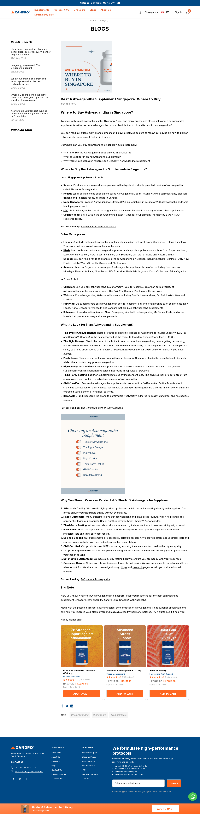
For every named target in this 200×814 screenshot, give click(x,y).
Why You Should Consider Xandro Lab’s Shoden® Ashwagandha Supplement (106, 160)
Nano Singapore (72, 202)
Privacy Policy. (164, 791)
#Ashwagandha (80, 714)
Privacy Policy (88, 761)
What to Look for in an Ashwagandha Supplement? (92, 156)
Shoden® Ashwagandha (147, 521)
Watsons (68, 295)
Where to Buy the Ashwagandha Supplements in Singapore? (97, 152)
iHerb (66, 250)
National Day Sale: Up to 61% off (100, 3)
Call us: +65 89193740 (25, 767)
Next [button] (157, 3)
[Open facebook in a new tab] (13, 779)
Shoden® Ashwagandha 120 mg (123, 670)
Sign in (178, 12)
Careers (85, 778)
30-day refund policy (118, 558)
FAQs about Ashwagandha (95, 579)
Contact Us (17, 762)
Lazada (67, 242)
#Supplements (119, 714)
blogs (124, 567)
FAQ (84, 770)
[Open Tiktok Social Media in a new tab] (26, 779)
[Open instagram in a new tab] (20, 779)
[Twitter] (67, 706)
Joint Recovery (157, 670)
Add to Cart (81, 693)
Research (56, 761)
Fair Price (68, 303)
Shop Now (56, 752)
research (137, 567)
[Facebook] (62, 706)
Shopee (67, 258)
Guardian (68, 286)
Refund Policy (88, 765)
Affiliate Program (89, 752)
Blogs (54, 765)
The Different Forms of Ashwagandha (102, 407)
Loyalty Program (59, 774)
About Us (56, 757)
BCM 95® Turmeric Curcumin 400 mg (79, 672)
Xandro (67, 185)
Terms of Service (90, 774)
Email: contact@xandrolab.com (29, 771)
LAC (65, 210)
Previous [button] (42, 3)
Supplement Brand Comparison (98, 226)
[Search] (139, 12)
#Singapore (99, 714)
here (133, 542)
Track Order (57, 778)
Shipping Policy (89, 757)
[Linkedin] (71, 706)
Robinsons (69, 312)
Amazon (68, 267)
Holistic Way (70, 193)
